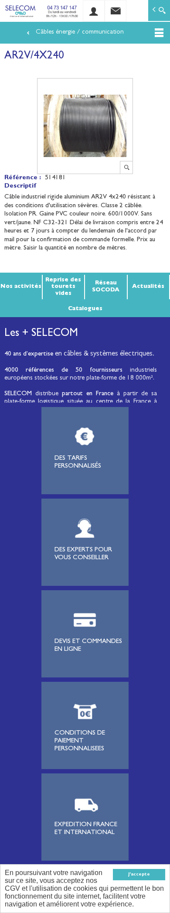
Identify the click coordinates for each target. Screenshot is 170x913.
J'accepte (139, 874)
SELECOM (19, 394)
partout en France (87, 394)
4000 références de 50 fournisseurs (63, 370)
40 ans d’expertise (28, 354)
